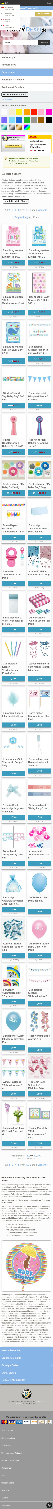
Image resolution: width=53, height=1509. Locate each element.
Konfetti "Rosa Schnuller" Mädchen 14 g (36, 1085)
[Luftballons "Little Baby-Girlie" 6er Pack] (39, 929)
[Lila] (4, 120)
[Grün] (27, 120)
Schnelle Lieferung (11, 1358)
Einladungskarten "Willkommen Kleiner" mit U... (38, 253)
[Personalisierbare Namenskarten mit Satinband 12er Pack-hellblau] (39, 745)
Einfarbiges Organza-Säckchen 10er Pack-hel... (13, 900)
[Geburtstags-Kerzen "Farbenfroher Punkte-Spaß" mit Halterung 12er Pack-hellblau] (13, 649)
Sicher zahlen (8, 1373)
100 (39, 1155)
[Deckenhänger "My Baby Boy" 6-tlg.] (39, 470)
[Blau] (19, 120)
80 (35, 1155)
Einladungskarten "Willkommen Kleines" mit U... (12, 253)
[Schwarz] (49, 120)
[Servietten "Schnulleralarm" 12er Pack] (13, 976)
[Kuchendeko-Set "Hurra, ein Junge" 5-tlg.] (13, 745)
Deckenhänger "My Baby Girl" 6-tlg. (13, 486)
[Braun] (41, 120)
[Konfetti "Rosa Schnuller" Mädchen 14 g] (39, 1068)
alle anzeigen (6, 99)
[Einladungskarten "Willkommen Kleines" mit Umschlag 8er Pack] (13, 236)
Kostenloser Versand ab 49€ (26, 8)
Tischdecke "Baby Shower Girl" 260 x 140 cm (38, 300)
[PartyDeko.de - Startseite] (26, 28)
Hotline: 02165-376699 (13, 1380)
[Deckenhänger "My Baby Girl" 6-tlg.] (13, 470)
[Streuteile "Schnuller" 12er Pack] (13, 557)
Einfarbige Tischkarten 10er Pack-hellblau (37, 528)
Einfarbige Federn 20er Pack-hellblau (12, 715)
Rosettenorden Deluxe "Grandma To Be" (38, 443)
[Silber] (12, 127)
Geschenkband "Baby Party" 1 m (37, 807)
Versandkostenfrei (10, 1350)
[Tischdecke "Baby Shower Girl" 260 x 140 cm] (39, 283)
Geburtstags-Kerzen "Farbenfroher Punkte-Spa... (10, 668)
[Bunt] (27, 127)
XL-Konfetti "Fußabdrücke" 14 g (38, 854)
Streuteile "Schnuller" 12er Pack (11, 574)
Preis (36, 217)
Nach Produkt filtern (16, 201)
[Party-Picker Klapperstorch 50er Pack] (39, 699)
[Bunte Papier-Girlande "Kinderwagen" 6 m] (13, 511)
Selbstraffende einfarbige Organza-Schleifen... (13, 808)
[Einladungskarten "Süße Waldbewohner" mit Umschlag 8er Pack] (13, 283)
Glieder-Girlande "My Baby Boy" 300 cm (13, 396)
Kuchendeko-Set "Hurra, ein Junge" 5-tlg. (12, 762)
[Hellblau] (12, 120)
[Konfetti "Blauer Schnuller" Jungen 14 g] (13, 929)
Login (49, 3)
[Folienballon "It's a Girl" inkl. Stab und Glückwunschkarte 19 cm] (13, 1114)
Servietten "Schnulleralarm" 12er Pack (11, 993)
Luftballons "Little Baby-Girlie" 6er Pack (38, 946)
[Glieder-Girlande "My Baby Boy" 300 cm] (13, 379)
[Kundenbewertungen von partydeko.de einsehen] (13, 136)
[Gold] (19, 127)
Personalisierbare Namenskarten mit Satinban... (38, 762)
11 (27, 210)
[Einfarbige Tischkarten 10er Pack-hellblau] (39, 511)
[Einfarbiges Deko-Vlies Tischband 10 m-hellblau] (13, 603)
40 (31, 1155)
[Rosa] (41, 112)
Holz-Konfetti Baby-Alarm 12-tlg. (39, 1037)
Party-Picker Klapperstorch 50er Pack (39, 716)
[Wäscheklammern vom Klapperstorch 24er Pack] (39, 649)
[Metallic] (4, 127)
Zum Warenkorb (43, 14)
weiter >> (43, 210)
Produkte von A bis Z (14, 94)
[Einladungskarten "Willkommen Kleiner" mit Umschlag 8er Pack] (39, 236)
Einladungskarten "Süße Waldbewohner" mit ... (13, 302)
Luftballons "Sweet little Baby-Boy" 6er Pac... (13, 1039)
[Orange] (27, 112)
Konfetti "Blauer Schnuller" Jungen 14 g (12, 946)
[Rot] (34, 112)
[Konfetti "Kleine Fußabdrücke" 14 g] (39, 557)
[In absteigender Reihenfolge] (30, 217)
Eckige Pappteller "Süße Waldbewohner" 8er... (38, 1133)
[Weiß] (4, 112)
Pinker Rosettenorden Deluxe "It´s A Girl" (12, 443)
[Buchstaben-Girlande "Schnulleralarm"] (39, 976)
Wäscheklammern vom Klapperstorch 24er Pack (39, 666)
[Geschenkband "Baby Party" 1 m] (39, 791)
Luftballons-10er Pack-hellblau (37, 899)
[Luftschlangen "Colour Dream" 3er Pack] (39, 603)
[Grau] (34, 120)
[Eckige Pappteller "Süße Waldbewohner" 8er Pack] (39, 1114)
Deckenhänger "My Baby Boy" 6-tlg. (39, 486)
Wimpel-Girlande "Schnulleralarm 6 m (12, 1085)
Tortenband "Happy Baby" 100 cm (12, 854)
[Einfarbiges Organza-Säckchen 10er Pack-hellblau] (13, 883)
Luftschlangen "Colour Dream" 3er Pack (39, 620)
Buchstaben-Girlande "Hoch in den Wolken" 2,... (38, 349)
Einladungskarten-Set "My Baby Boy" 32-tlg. (13, 349)
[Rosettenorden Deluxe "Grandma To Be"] (39, 425)
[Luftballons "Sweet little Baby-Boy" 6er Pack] (13, 1022)
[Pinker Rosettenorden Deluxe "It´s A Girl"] (13, 425)
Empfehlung (21, 217)
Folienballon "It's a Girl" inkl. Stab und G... (13, 1131)
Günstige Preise (9, 1365)
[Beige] (12, 112)
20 (27, 1155)
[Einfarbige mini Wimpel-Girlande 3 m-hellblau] (39, 379)
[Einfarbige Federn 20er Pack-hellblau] (13, 699)
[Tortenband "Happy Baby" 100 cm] (13, 837)
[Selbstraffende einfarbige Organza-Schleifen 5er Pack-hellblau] (13, 791)
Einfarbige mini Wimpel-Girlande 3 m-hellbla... (38, 396)
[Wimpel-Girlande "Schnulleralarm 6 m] (13, 1068)
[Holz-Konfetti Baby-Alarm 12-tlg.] (39, 1022)
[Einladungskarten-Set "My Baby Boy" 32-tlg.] (13, 332)
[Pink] (49, 112)
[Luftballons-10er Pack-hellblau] (39, 883)
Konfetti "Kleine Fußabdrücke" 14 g (39, 573)
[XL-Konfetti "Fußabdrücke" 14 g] (39, 837)
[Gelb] (19, 112)
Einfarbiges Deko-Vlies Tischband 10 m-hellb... (12, 620)
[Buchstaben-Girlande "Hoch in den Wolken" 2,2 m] (39, 332)
